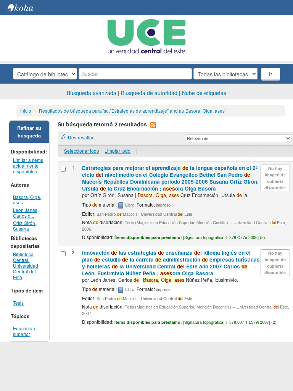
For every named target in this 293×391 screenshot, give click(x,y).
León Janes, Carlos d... (26, 213)
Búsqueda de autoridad (149, 93)
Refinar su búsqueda (29, 131)
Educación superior (24, 331)
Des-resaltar (80, 137)
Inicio (25, 110)
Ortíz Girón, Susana (24, 226)
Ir (270, 74)
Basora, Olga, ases (27, 200)
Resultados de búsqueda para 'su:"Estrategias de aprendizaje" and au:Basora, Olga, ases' (132, 110)
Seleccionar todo (81, 150)
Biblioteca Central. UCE (27, 7)
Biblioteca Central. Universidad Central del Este (25, 265)
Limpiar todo (117, 150)
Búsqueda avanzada (91, 93)
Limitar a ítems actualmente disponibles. (28, 165)
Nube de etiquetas (204, 93)
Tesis (18, 302)
